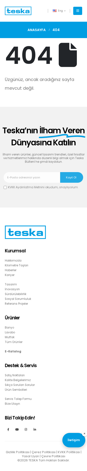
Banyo (9, 328)
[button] (77, 11)
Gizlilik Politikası (17, 452)
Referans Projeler (16, 304)
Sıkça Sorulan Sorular (20, 385)
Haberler (10, 270)
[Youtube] (17, 429)
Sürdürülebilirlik (15, 294)
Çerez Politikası (44, 452)
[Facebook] (8, 429)
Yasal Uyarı (30, 456)
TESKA (33, 460)
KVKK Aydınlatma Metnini (26, 187)
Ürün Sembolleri (16, 390)
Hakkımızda (13, 260)
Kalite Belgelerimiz (18, 380)
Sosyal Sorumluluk (18, 299)
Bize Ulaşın (12, 404)
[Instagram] (26, 429)
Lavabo (10, 332)
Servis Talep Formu (18, 399)
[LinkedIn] (35, 429)
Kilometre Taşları (16, 265)
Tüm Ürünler (13, 342)
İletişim (74, 440)
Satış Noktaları (15, 375)
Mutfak (9, 337)
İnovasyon (12, 289)
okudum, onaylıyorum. (43, 187)
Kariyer (9, 275)
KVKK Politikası (69, 452)
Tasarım (11, 284)
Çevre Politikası (53, 456)
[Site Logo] (18, 11)
